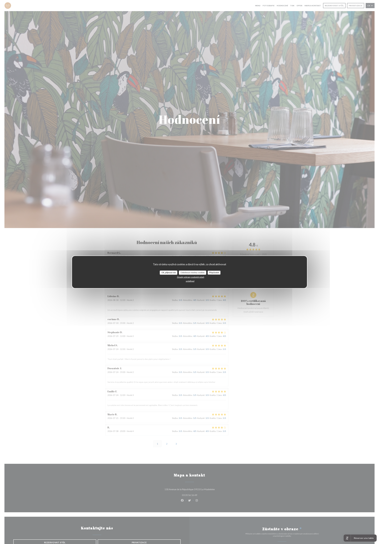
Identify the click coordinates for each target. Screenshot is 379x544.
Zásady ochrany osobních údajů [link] (190, 277)
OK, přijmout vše (168, 272)
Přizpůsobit (214, 272)
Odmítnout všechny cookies (192, 272)
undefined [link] (190, 281)
